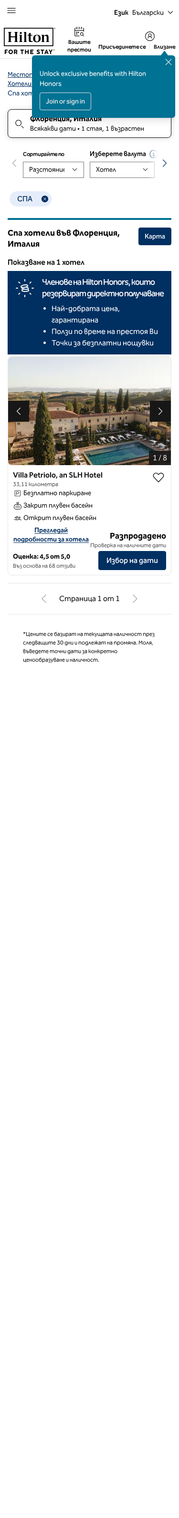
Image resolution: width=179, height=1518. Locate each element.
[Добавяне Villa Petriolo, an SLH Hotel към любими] (158, 477)
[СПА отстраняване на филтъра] (45, 199)
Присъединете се (122, 46)
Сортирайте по (43, 154)
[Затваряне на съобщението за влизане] (168, 62)
